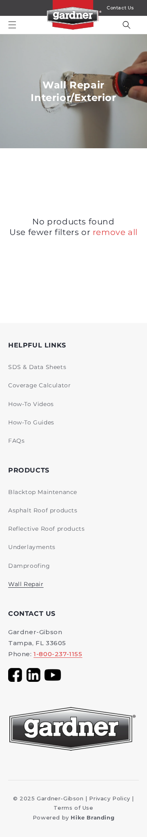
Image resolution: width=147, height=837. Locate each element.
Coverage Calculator (39, 385)
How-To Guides (31, 422)
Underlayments (32, 547)
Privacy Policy (109, 798)
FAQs (16, 440)
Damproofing (29, 565)
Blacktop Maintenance (42, 492)
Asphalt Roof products (43, 510)
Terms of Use (73, 807)
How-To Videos (31, 404)
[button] (12, 25)
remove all (115, 232)
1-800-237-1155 (57, 654)
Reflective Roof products (46, 528)
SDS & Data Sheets (37, 367)
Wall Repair (26, 584)
